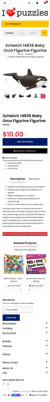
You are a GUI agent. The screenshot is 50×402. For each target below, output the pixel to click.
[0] (45, 3)
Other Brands (13, 166)
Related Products (25, 243)
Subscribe (11, 317)
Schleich (6, 124)
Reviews (34, 179)
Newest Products (15, 163)
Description (17, 179)
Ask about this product (26, 151)
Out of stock (13, 168)
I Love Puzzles (25, 391)
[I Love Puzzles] (25, 13)
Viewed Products (25, 249)
